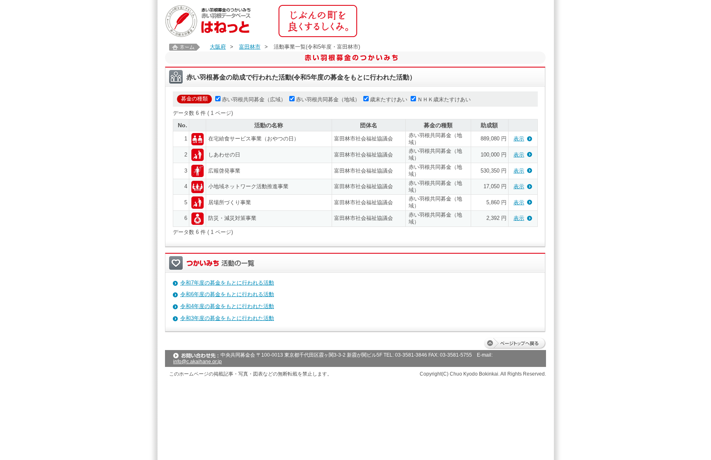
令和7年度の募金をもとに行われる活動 (227, 283)
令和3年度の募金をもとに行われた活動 (227, 318)
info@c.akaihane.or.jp (197, 361)
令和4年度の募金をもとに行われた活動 (227, 306)
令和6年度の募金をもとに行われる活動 (227, 294)
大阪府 (218, 47)
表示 (519, 138)
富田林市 (249, 47)
